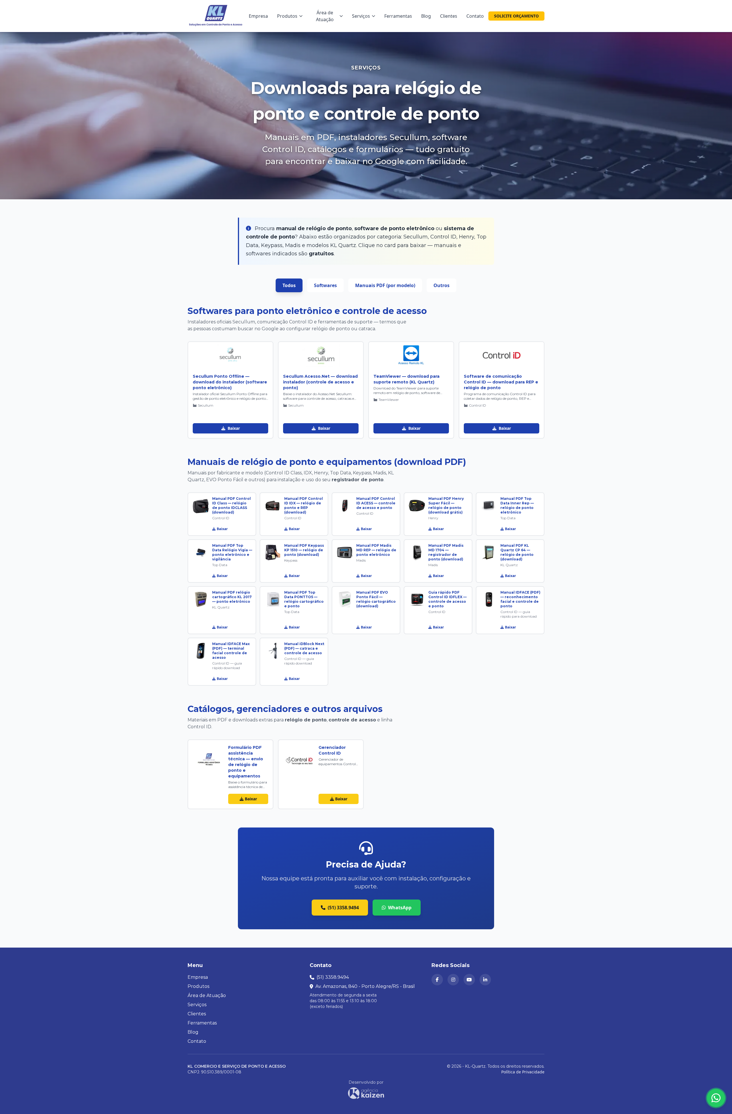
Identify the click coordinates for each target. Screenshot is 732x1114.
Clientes (448, 16)
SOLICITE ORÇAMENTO (516, 16)
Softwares (325, 285)
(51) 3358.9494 (343, 907)
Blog (426, 16)
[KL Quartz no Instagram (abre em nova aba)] (453, 979)
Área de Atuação (325, 16)
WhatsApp (399, 907)
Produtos (287, 16)
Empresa (258, 16)
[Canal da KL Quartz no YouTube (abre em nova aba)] (469, 979)
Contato (475, 16)
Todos (289, 285)
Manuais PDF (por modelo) (385, 285)
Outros (441, 285)
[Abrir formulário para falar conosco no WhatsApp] (716, 1098)
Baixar (233, 428)
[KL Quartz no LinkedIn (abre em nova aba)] (485, 979)
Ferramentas (398, 16)
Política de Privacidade (522, 1072)
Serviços (361, 16)
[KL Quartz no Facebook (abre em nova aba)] (437, 979)
